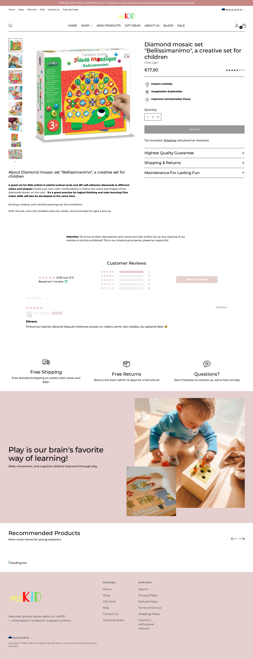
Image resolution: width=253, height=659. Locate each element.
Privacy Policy (148, 595)
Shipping (170, 140)
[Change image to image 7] (15, 140)
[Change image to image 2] (15, 61)
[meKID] (126, 16)
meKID (31, 643)
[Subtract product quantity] (148, 116)
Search (143, 589)
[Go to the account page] (235, 25)
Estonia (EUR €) (234, 9)
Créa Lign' (151, 62)
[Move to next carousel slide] (242, 539)
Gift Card (109, 601)
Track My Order (113, 620)
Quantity (150, 109)
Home (107, 589)
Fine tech (13, 646)
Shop (106, 595)
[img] (34, 308)
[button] (108, 272)
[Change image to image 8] (15, 156)
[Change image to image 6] (15, 124)
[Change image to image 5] (15, 109)
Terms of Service (149, 607)
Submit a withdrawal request (146, 624)
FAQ (106, 607)
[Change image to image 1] (15, 45)
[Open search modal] (10, 25)
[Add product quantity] (158, 116)
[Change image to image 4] (15, 93)
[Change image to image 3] (15, 77)
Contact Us (110, 614)
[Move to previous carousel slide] (234, 539)
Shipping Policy (149, 614)
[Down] (15, 161)
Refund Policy (148, 601)
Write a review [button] (197, 279)
